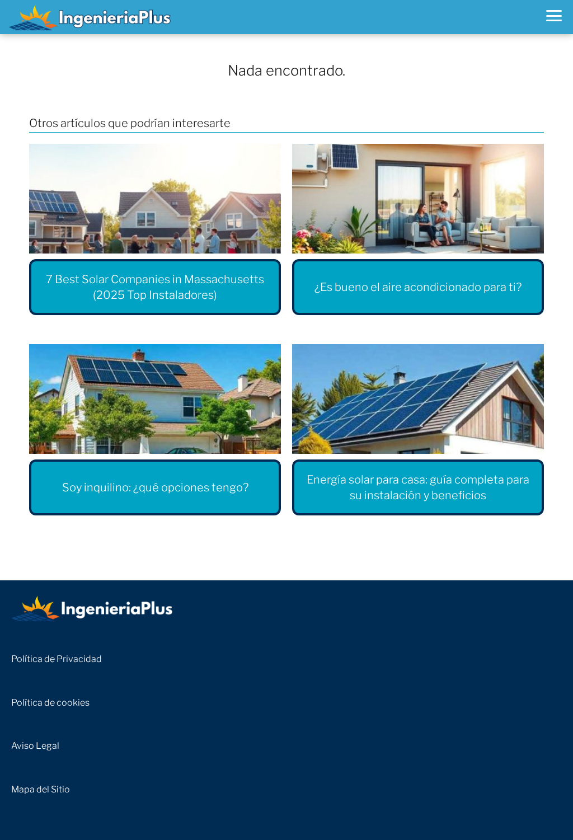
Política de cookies (50, 702)
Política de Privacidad (56, 659)
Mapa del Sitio (40, 789)
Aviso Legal (35, 745)
